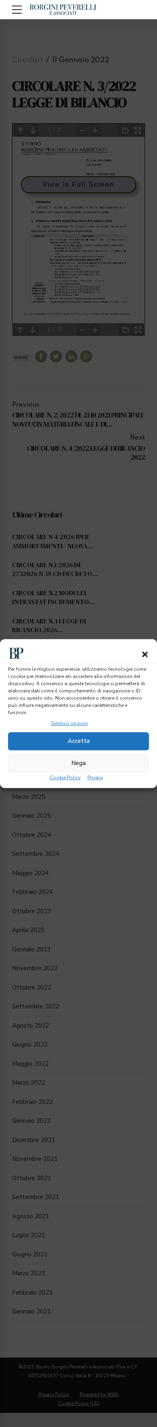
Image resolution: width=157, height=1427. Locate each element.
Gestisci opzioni (69, 723)
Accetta (79, 741)
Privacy (95, 777)
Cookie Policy (65, 777)
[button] (145, 654)
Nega (78, 763)
